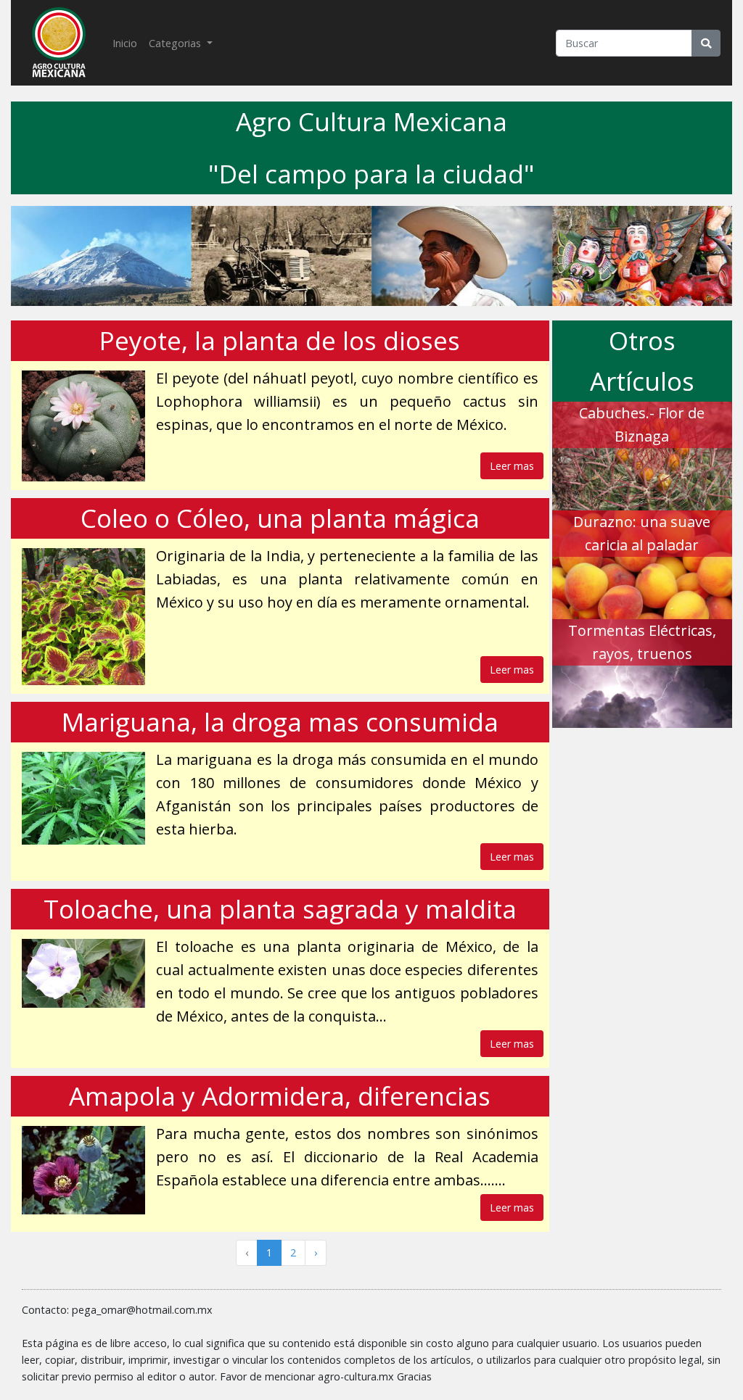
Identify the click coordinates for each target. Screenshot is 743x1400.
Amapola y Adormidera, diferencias (279, 1096)
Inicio (127, 43)
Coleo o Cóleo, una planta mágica (280, 518)
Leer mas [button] (512, 466)
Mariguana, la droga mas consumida (280, 722)
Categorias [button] (176, 43)
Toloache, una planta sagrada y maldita (280, 909)
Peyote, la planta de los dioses (279, 340)
